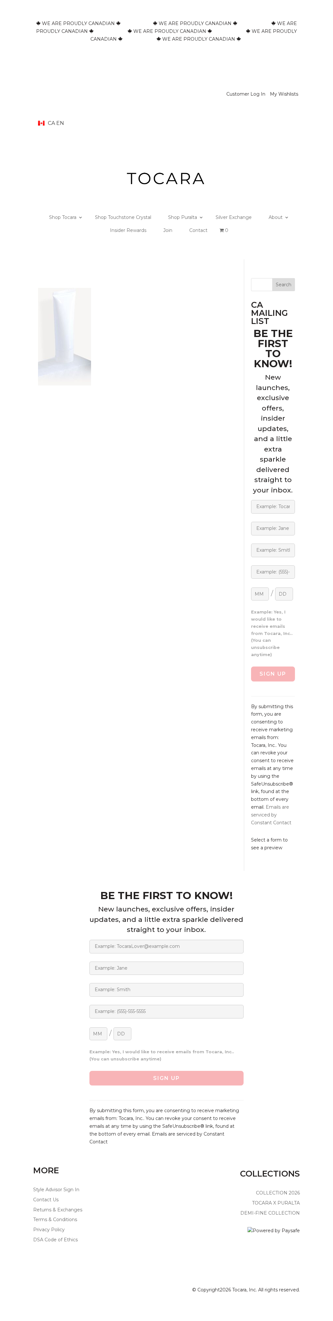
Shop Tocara (62, 217)
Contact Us (46, 1200)
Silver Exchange (234, 217)
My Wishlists (284, 94)
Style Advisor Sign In (56, 1190)
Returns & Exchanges (57, 1210)
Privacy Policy (49, 1230)
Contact (198, 230)
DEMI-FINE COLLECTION (270, 1213)
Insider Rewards (128, 230)
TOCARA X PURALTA (276, 1203)
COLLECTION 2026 (278, 1193)
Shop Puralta (182, 217)
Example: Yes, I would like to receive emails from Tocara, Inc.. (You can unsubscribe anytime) (272, 633)
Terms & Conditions (55, 1219)
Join (167, 230)
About (276, 217)
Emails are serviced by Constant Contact (271, 815)
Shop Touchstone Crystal (123, 217)
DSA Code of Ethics (55, 1240)
